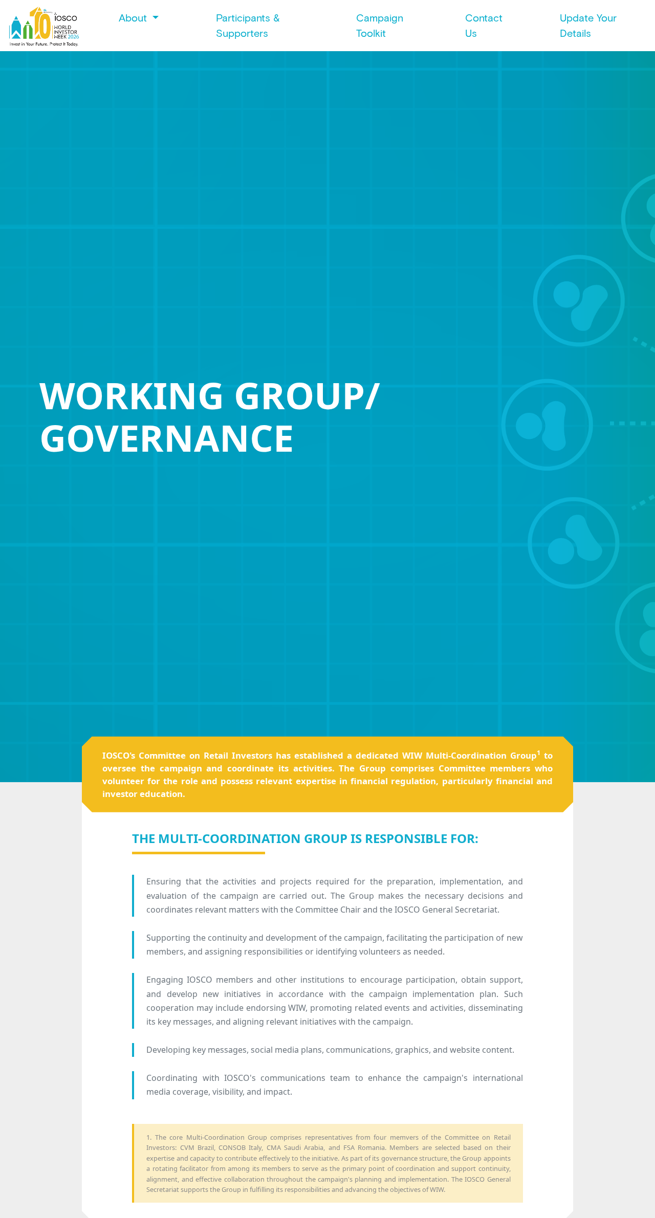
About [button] (134, 18)
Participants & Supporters (248, 25)
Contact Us (484, 25)
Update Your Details (588, 25)
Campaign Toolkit (379, 25)
